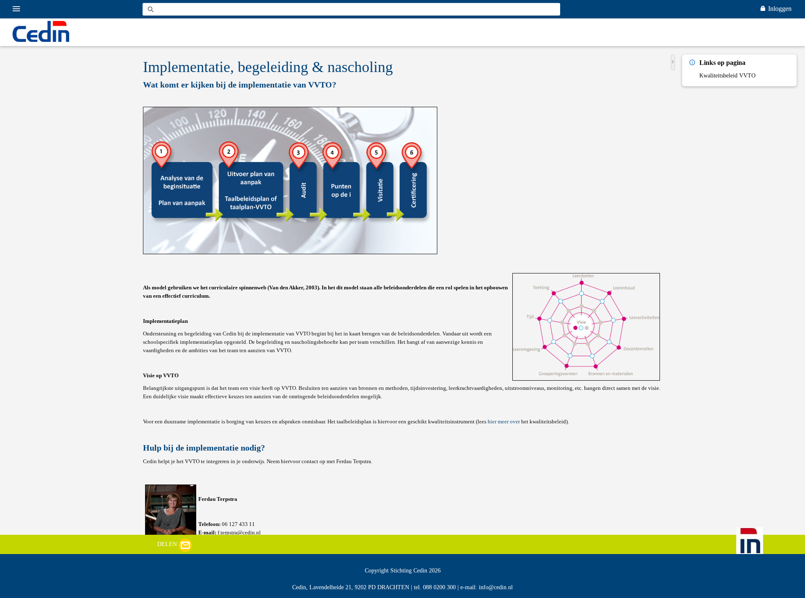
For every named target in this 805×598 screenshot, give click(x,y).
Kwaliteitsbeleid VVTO (727, 75)
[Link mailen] (185, 544)
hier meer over (504, 422)
